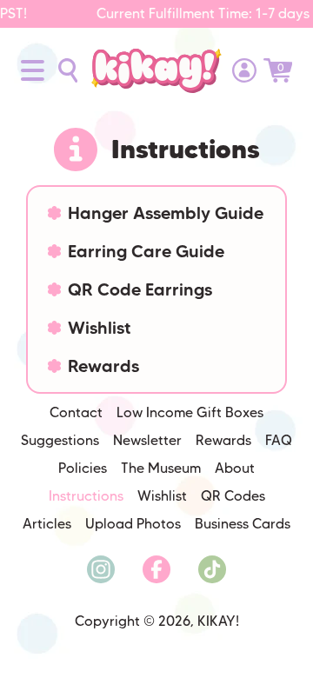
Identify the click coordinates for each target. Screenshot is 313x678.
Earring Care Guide (146, 251)
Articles (47, 523)
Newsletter (147, 440)
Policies (82, 468)
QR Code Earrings (140, 289)
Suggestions (60, 440)
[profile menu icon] (244, 70)
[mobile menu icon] (32, 70)
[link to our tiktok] (212, 569)
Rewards (103, 366)
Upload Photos (133, 523)
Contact (76, 412)
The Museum (161, 468)
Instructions (86, 496)
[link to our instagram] (101, 569)
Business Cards (242, 523)
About (235, 468)
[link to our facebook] (156, 569)
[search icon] (67, 70)
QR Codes (233, 496)
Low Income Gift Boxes (190, 412)
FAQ (278, 440)
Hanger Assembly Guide (165, 213)
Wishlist (99, 327)
